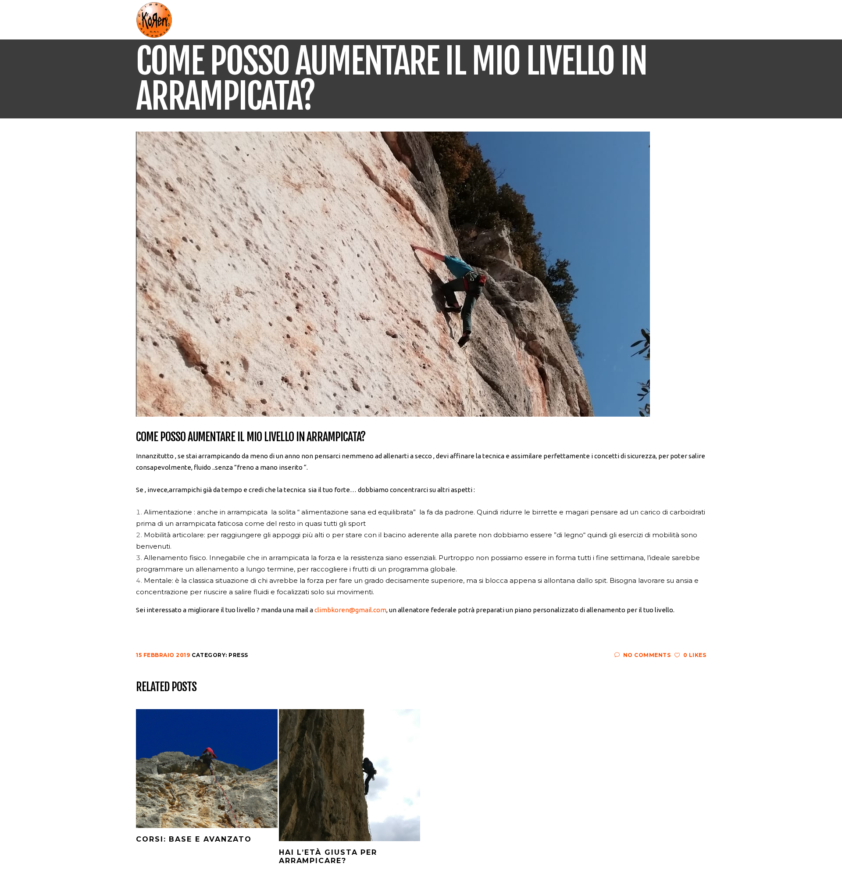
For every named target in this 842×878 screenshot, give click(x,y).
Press (238, 655)
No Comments (647, 655)
